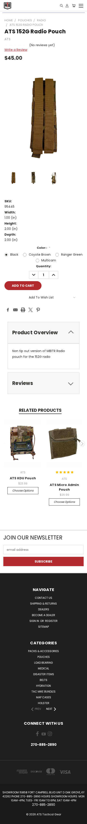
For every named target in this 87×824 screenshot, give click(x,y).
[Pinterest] (38, 310)
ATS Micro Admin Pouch (64, 487)
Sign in (34, 621)
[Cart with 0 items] (73, 6)
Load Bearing (43, 663)
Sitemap (43, 627)
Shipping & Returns (43, 603)
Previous (5, 443)
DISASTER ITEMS (43, 674)
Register (51, 621)
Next (82, 443)
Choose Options (22, 490)
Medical (43, 668)
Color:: (43, 248)
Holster (43, 703)
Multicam (48, 260)
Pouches (43, 657)
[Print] (23, 310)
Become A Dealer (43, 615)
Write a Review (15, 50)
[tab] (43, 332)
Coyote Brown (40, 254)
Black (14, 254)
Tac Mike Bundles (43, 691)
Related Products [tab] (40, 410)
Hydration (43, 686)
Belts (43, 680)
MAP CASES (43, 697)
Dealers (43, 609)
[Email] (15, 310)
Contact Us (43, 598)
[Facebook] (8, 310)
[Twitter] (30, 310)
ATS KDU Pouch (23, 478)
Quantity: (43, 266)
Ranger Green (72, 254)
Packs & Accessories (43, 651)
